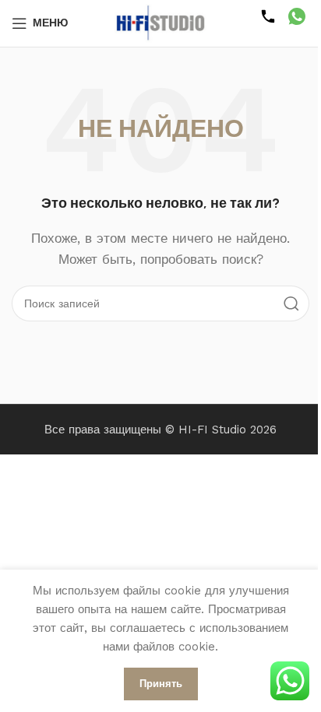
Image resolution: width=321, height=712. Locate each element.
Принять (160, 683)
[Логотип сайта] (160, 23)
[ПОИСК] (291, 303)
